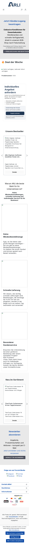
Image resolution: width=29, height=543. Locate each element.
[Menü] (3, 9)
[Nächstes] (27, 155)
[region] (14, 155)
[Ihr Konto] (25, 9)
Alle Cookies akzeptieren (15, 541)
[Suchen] (22, 9)
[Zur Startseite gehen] (14, 4)
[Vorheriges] (2, 155)
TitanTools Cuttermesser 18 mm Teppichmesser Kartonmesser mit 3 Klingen (14, 404)
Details (14, 172)
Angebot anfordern (15, 113)
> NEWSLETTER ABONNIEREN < (14, 457)
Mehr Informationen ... (14, 530)
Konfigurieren (15, 537)
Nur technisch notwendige (15, 533)
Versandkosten (13, 516)
